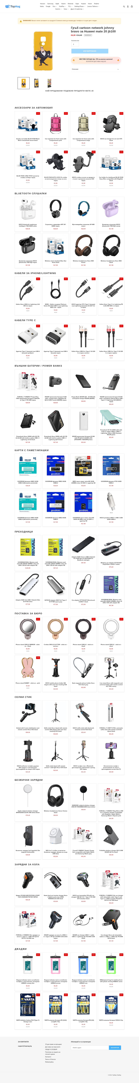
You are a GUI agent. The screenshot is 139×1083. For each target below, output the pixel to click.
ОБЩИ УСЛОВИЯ (51, 1049)
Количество (75, 40)
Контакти (48, 1057)
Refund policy (49, 1062)
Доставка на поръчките (52, 1047)
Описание (75, 69)
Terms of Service (50, 1059)
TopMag (114, 1075)
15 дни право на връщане (53, 1044)
